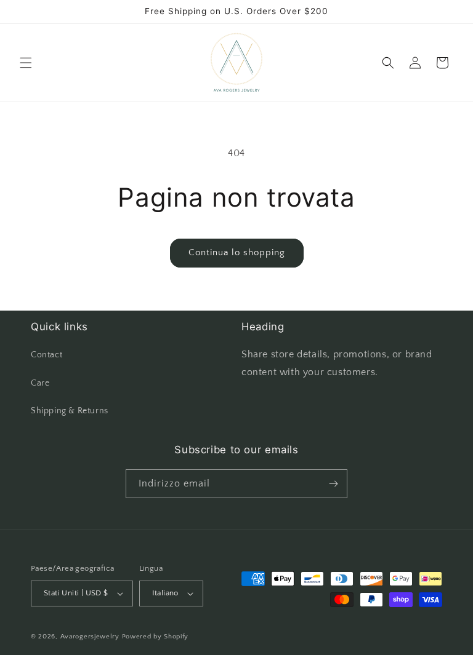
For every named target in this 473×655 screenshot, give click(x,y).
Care (40, 383)
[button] (25, 62)
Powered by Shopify (155, 636)
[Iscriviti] (333, 483)
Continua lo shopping (236, 252)
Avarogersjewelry (89, 636)
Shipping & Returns (69, 411)
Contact (46, 355)
